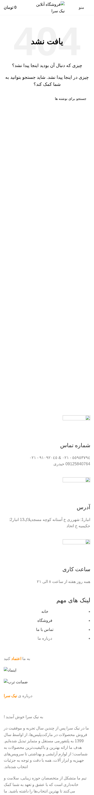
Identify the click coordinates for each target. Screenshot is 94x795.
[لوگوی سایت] (47, 7)
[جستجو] (9, 98)
